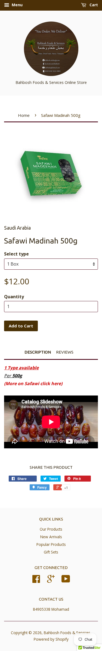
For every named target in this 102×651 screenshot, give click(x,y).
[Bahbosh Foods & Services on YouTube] (65, 580)
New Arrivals (51, 536)
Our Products (51, 529)
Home (24, 115)
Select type (16, 254)
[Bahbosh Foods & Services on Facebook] (36, 580)
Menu (17, 4)
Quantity (14, 297)
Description (37, 352)
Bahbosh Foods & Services (67, 632)
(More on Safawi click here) (33, 384)
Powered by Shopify (51, 639)
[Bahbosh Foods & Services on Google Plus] (51, 580)
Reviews (64, 352)
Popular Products (51, 544)
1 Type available (21, 368)
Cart (93, 4)
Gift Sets (51, 552)
